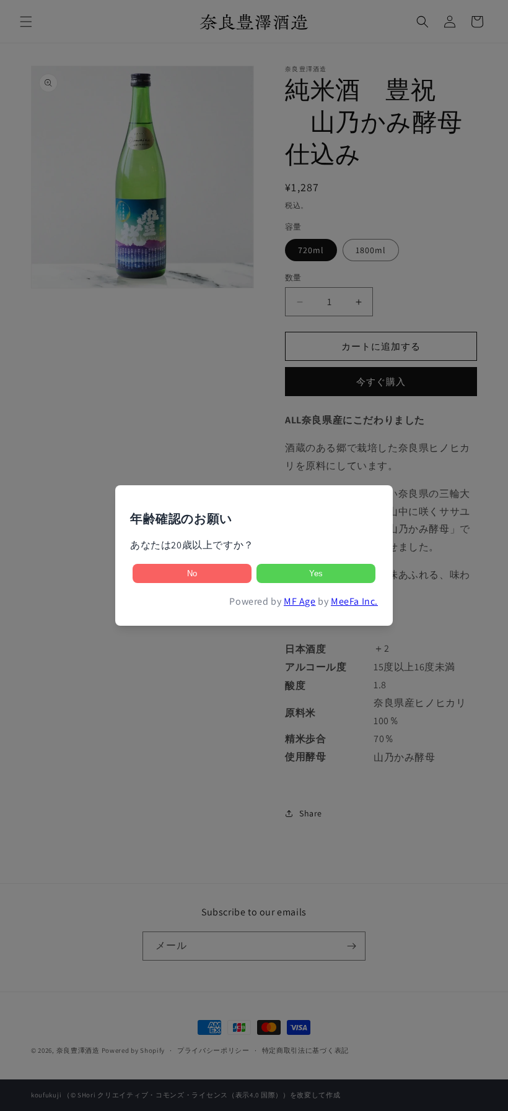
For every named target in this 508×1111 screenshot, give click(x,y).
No (192, 573)
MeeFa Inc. (354, 601)
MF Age (300, 601)
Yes (316, 573)
